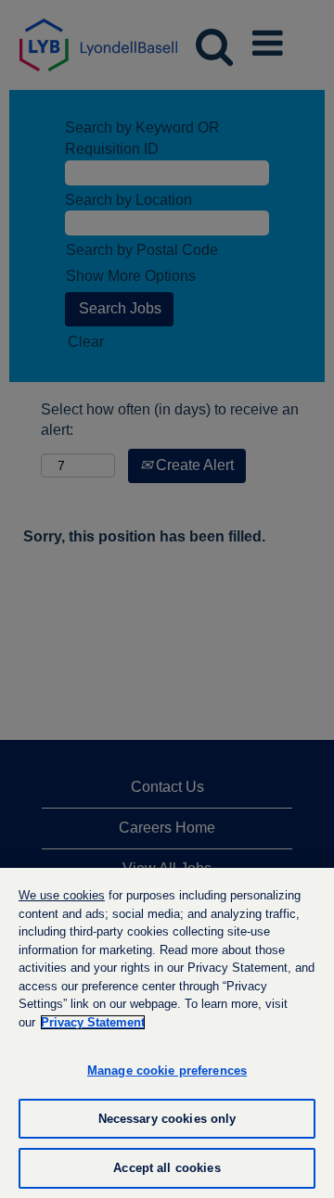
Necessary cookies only (167, 1119)
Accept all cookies (166, 1168)
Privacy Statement (93, 1022)
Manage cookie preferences (167, 1070)
